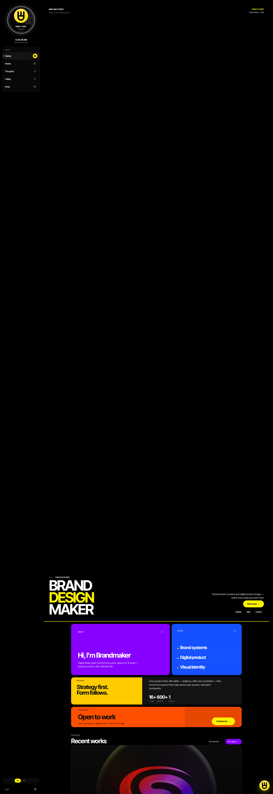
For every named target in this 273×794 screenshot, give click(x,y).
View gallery (233, 741)
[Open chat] (264, 785)
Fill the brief (253, 604)
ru (24, 781)
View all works (215, 741)
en (18, 781)
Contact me (223, 721)
